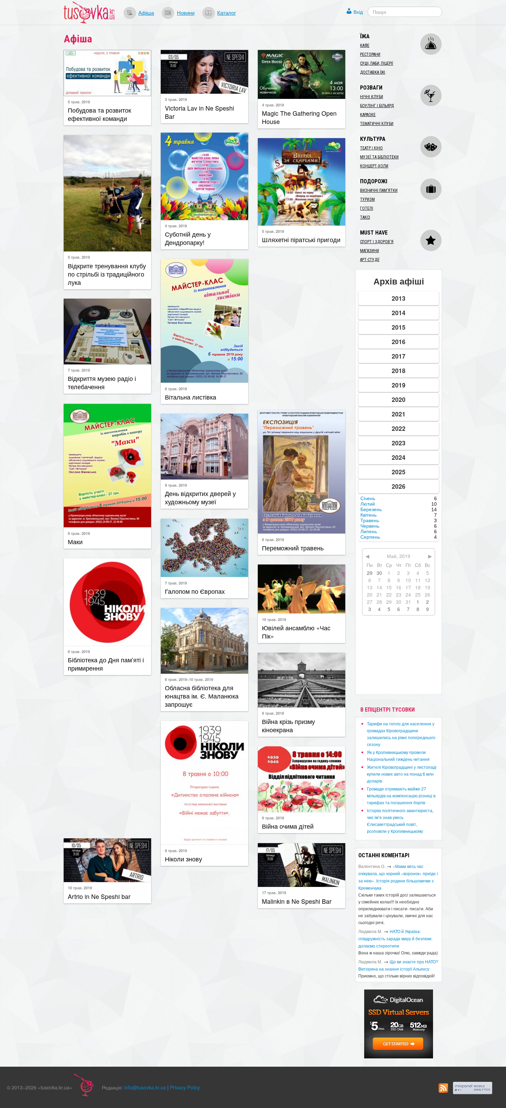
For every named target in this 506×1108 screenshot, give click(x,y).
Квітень (368, 515)
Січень (367, 498)
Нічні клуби (371, 96)
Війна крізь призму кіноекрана (288, 725)
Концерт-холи (374, 166)
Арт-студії (369, 259)
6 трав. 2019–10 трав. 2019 (189, 679)
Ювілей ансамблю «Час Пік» (296, 631)
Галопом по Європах (195, 591)
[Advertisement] (301, 327)
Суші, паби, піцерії (376, 63)
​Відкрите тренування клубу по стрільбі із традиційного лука (107, 274)
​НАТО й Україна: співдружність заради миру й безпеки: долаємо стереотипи (395, 938)
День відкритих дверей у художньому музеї (200, 497)
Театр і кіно (371, 148)
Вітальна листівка (190, 397)
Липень (368, 531)
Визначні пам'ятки (379, 190)
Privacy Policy (185, 1087)
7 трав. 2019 (79, 370)
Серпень (370, 537)
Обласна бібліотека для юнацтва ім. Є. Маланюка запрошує (202, 695)
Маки (75, 541)
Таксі (365, 217)
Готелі (366, 208)
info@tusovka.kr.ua (145, 1087)
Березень (371, 509)
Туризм (367, 199)
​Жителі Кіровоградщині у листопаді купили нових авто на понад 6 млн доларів (401, 774)
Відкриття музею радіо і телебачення (102, 382)
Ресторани (370, 54)
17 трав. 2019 (274, 892)
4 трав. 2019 (273, 104)
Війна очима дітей (288, 826)
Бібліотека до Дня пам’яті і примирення (106, 663)
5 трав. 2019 (79, 101)
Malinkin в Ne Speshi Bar (296, 901)
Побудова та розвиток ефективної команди (99, 114)
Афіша (146, 12)
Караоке (368, 114)
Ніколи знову (183, 859)
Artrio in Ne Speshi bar (99, 896)
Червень (369, 526)
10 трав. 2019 (274, 619)
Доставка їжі (372, 72)
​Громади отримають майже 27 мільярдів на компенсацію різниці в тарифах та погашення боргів (401, 795)
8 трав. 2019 (79, 533)
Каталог (226, 12)
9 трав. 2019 (176, 485)
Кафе (364, 45)
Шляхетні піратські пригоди (301, 239)
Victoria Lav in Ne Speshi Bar (199, 112)
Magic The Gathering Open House (299, 117)
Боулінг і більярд (377, 105)
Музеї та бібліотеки (379, 157)
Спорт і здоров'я (376, 241)
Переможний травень (293, 547)
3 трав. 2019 (176, 99)
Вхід (358, 11)
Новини (185, 12)
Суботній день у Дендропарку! (188, 238)
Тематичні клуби (376, 123)
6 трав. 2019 (176, 388)
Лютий (367, 504)
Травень (369, 520)
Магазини (369, 250)
